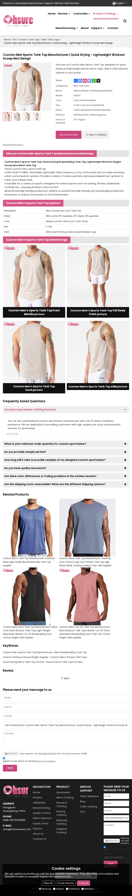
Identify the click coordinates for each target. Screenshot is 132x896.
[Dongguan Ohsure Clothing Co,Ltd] (18, 20)
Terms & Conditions (46, 761)
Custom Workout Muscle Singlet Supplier (25, 657)
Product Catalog (104, 13)
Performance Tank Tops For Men (64, 662)
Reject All (48, 883)
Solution (37, 828)
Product (37, 797)
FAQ (82, 811)
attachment (12, 753)
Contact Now (70, 134)
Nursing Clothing (61, 813)
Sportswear (63, 792)
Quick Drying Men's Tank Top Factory (23, 662)
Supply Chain (40, 823)
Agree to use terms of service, (29, 761)
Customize (80, 13)
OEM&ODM (39, 802)
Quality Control (42, 813)
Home (52, 13)
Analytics (60, 889)
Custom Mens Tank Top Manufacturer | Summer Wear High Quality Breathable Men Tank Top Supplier (29, 562)
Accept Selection (66, 883)
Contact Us (39, 839)
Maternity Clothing (61, 821)
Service (63, 13)
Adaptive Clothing (61, 830)
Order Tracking (88, 806)
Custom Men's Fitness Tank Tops (68, 657)
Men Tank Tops (50, 39)
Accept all (83, 883)
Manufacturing (65, 28)
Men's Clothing (65, 797)
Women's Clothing (61, 804)
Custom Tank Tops (28, 39)
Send (10, 768)
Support (96, 28)
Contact (112, 28)
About (85, 28)
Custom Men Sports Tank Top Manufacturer (28, 652)
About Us (38, 833)
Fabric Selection (42, 818)
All (14, 39)
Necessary (47, 889)
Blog (82, 801)
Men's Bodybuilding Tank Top (70, 652)
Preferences (74, 889)
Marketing (88, 889)
